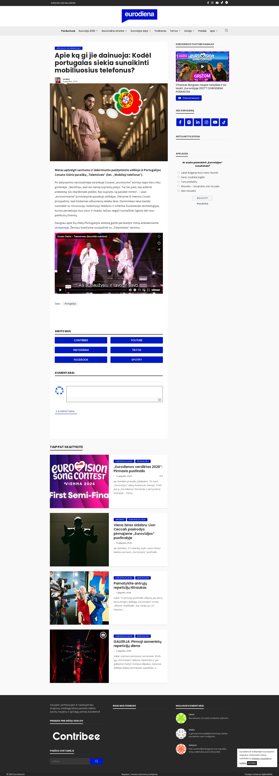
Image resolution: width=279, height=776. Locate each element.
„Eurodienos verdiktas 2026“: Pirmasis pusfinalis (138, 469)
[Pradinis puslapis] (139, 16)
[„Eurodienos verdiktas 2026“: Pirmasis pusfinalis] (79, 481)
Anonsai (120, 519)
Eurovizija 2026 (87, 31)
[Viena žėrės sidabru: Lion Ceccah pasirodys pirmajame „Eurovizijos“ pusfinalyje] (79, 539)
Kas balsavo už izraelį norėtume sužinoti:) (208, 718)
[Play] (202, 66)
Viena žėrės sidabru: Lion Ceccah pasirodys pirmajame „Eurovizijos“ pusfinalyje (134, 531)
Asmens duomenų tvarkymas (144, 774)
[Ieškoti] (226, 30)
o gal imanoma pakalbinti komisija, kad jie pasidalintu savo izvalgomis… (208, 735)
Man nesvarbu (188, 190)
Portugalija (70, 303)
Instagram (80, 350)
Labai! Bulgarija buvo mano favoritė (199, 172)
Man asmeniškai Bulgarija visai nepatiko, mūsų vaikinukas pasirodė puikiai (208, 750)
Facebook (81, 360)
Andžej (66, 79)
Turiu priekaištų (189, 181)
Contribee (81, 340)
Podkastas (160, 31)
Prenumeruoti (191, 98)
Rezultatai (202, 203)
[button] (202, 87)
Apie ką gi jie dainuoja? (69, 48)
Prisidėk (202, 31)
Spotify (136, 360)
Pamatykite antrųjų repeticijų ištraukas (130, 585)
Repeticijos (143, 578)
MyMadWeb (267, 774)
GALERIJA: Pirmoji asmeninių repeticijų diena (137, 644)
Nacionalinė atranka (113, 31)
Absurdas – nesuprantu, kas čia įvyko (200, 186)
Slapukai (125, 774)
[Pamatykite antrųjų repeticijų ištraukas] (79, 598)
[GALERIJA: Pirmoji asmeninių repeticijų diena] (79, 656)
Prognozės (143, 461)
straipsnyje (62, 227)
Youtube (137, 340)
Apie (212, 31)
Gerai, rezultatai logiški (193, 177)
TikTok (136, 350)
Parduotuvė (68, 31)
